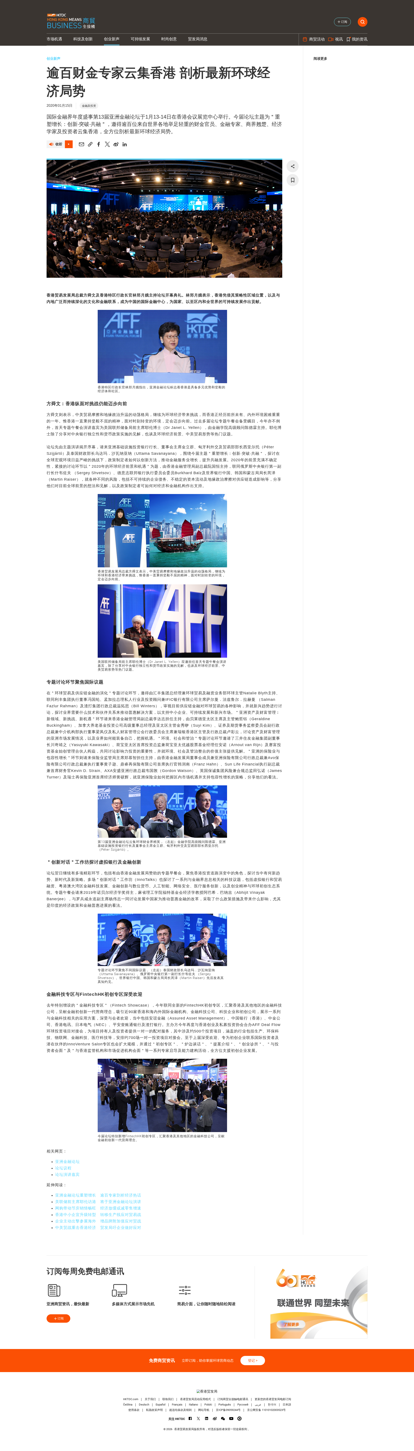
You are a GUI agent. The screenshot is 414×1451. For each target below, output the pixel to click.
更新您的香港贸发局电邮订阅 (273, 1399)
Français (177, 1404)
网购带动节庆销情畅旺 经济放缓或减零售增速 (98, 1208)
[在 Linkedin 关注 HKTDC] (207, 1418)
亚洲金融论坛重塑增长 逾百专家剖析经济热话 (98, 1195)
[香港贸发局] (207, 1391)
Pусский (242, 1404)
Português (224, 1404)
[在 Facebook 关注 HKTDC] (190, 1418)
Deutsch (144, 1404)
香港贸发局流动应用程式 (195, 1399)
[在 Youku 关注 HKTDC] (239, 1418)
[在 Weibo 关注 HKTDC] (215, 1418)
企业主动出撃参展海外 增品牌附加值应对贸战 (98, 1221)
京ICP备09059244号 (228, 1410)
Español (160, 1404)
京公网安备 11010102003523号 (266, 1410)
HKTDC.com (130, 1399)
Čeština (127, 1404)
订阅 (61, 1318)
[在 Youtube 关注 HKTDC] (231, 1418)
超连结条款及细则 (180, 1410)
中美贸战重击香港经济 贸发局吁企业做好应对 (98, 1227)
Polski (208, 1404)
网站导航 (203, 1410)
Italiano (193, 1404)
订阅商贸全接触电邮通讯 (232, 1399)
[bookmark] (293, 180)
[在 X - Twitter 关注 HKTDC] (198, 1418)
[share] (293, 166)
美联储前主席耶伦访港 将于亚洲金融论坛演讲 (98, 1202)
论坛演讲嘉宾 (67, 1174)
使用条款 (134, 1410)
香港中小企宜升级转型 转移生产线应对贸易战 (98, 1215)
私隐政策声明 (154, 1410)
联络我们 (168, 1399)
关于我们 (150, 1399)
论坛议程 (63, 1168)
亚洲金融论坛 (67, 1161)
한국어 (272, 1404)
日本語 (287, 1404)
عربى (258, 1404)
